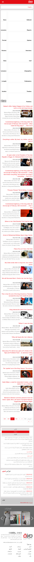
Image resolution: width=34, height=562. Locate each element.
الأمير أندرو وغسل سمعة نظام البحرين (23, 452)
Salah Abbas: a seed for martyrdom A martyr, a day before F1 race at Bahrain (17, 383)
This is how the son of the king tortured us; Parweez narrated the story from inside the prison (17, 295)
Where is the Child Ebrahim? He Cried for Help (18, 221)
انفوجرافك (18, 553)
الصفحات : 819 (27, 418)
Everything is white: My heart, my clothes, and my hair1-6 (17, 140)
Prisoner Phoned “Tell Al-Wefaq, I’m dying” (19, 190)
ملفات (19, 556)
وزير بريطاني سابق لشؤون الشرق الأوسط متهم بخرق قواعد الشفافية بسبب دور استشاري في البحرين (19, 461)
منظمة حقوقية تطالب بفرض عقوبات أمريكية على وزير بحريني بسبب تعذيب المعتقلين (18, 448)
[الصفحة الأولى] (22, 419)
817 (12, 418)
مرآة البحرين (31, 2)
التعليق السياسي (27, 549)
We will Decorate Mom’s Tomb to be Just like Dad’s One (17, 279)
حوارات (29, 553)
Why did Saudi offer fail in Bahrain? (22, 337)
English (29, 7)
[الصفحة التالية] (31, 421)
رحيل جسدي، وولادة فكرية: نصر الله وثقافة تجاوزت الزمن (19, 456)
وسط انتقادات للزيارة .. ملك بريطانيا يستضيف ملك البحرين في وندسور (18, 465)
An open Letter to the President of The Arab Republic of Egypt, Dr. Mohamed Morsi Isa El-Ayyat (17, 156)
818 (9, 418)
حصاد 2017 (6, 513)
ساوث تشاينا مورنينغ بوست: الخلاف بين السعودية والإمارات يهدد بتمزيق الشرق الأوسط (17, 444)
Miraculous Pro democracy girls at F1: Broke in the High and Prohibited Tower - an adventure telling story (17, 352)
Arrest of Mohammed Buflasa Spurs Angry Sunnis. (17, 235)
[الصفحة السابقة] (19, 419)
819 (5, 418)
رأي (30, 556)
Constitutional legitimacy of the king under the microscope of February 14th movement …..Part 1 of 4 (17, 205)
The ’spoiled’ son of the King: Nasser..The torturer (17, 368)
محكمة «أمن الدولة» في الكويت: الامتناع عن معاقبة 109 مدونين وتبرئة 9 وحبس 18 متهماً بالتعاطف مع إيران (17, 483)
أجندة (10, 546)
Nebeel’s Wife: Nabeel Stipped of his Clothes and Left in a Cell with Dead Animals (17, 107)
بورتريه (19, 551)
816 (16, 418)
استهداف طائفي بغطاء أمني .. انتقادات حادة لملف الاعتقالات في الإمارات (17, 488)
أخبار (30, 546)
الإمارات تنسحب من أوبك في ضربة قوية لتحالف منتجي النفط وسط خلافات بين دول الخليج (18, 479)
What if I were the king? (25, 323)
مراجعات (10, 551)
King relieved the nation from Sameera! (20, 309)
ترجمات (15, 431)
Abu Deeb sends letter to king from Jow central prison (18, 263)
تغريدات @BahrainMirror (26, 502)
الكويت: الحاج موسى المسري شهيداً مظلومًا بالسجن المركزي (19, 475)
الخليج (4, 471)
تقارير (15, 429)
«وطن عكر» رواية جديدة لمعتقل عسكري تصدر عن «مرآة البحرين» (17, 515)
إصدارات (8, 508)
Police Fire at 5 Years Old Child (23, 249)
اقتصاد (15, 434)
